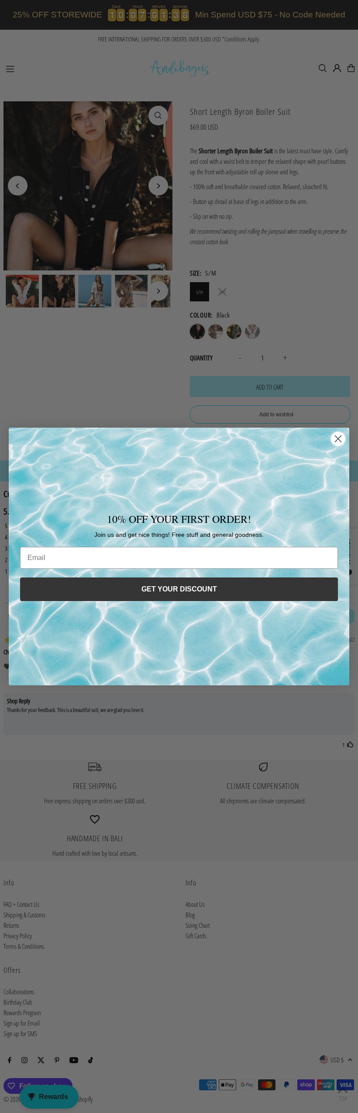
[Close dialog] (338, 438)
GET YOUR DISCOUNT (179, 589)
